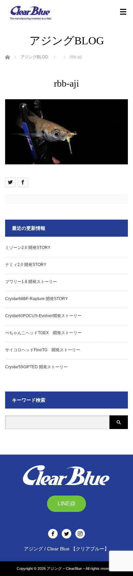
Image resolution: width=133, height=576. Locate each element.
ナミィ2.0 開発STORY (25, 264)
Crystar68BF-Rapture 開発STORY (36, 298)
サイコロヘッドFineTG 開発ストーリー (42, 350)
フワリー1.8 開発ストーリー (31, 281)
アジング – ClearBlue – (66, 568)
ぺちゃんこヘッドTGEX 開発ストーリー (43, 332)
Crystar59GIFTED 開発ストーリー (36, 367)
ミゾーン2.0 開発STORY (27, 247)
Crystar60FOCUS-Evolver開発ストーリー (43, 315)
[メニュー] (123, 12)
